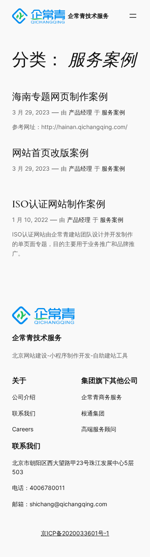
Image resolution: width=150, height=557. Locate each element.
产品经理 (80, 112)
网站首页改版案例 (50, 153)
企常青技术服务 (88, 15)
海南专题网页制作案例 (60, 97)
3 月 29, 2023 (31, 112)
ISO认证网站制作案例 (58, 204)
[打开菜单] (133, 16)
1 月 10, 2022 (30, 219)
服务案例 (113, 112)
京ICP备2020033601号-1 (75, 533)
